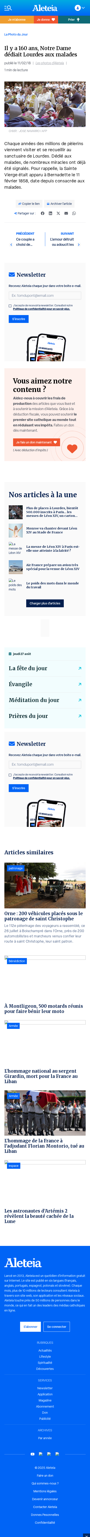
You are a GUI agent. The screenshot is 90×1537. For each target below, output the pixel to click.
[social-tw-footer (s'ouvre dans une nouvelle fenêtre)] (49, 1454)
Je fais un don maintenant (34, 442)
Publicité (45, 1419)
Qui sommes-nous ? (45, 1483)
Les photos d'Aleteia (50, 63)
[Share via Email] (66, 213)
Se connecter (56, 1327)
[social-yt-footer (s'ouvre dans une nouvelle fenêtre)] (33, 1454)
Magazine (45, 1400)
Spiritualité (45, 1363)
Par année (45, 1438)
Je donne (43, 19)
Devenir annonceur (45, 1499)
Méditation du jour (34, 700)
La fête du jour (28, 668)
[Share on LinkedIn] (50, 213)
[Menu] (16, 7)
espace (14, 1166)
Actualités (45, 1350)
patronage (16, 868)
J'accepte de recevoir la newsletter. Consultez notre (43, 307)
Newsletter (45, 1388)
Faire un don (45, 1476)
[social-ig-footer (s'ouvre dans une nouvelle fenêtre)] (57, 1454)
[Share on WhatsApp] (74, 213)
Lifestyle (45, 1357)
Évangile (20, 684)
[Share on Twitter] (58, 213)
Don (45, 1413)
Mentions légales (45, 1491)
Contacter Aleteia (45, 1507)
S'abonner (30, 1327)
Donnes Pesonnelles (45, 1515)
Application (45, 1394)
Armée (13, 1026)
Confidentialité (45, 1523)
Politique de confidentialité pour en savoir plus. (41, 309)
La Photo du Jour (16, 34)
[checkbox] (10, 306)
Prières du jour (28, 716)
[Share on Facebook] (42, 213)
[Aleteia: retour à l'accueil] (45, 7)
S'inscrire (18, 319)
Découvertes (45, 1369)
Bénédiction (17, 961)
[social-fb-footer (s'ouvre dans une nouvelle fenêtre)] (41, 1454)
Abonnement (45, 1406)
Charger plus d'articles (45, 603)
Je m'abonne (17, 19)
